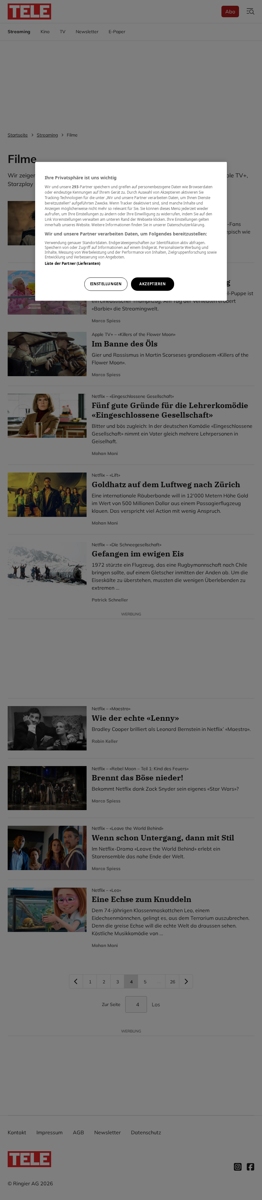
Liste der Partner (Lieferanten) (73, 263)
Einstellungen (105, 284)
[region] (131, 231)
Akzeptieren (152, 284)
